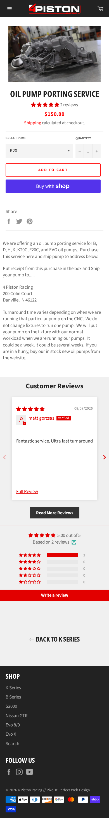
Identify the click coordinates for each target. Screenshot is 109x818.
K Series (13, 688)
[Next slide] (104, 457)
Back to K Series (57, 639)
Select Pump (16, 138)
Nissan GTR (17, 715)
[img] (30, 409)
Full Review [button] (27, 492)
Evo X (11, 734)
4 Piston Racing (30, 790)
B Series (13, 697)
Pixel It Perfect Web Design (68, 790)
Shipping (32, 123)
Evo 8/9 (13, 725)
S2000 (11, 706)
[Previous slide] (4, 457)
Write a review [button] (54, 595)
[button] (45, 105)
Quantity (83, 138)
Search (12, 743)
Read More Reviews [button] (54, 513)
